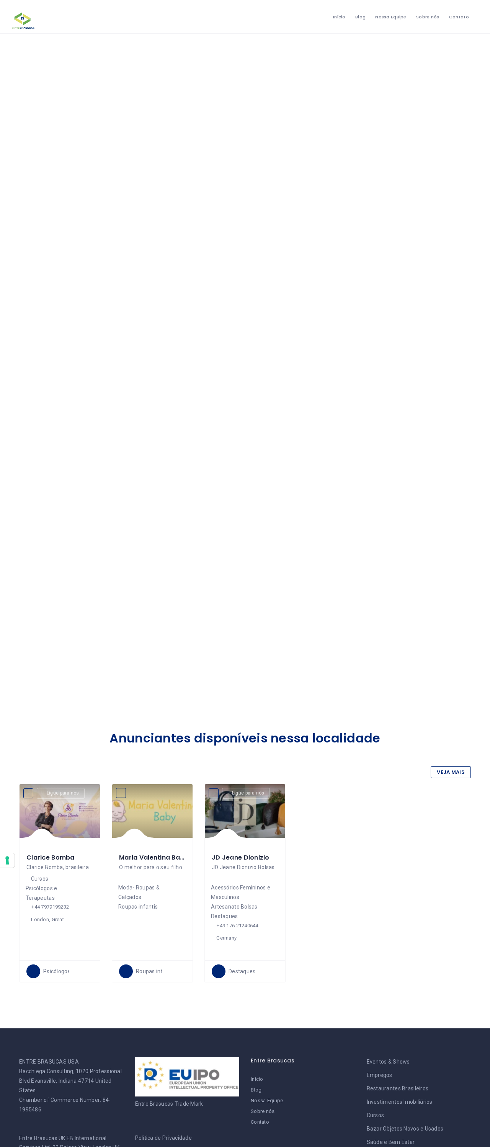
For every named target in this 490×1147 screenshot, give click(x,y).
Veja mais (451, 772)
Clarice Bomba (50, 857)
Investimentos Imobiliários (400, 1102)
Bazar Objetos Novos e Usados (405, 1129)
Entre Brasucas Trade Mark (169, 1104)
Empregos (379, 1075)
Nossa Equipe (390, 17)
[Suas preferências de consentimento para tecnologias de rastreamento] (7, 860)
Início (339, 17)
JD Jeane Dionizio (241, 857)
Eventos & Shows (388, 1062)
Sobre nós (427, 17)
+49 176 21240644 (237, 925)
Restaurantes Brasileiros (398, 1088)
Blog (360, 17)
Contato (459, 17)
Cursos (375, 1115)
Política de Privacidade (163, 1138)
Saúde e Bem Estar (391, 1142)
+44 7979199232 (50, 907)
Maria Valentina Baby (153, 857)
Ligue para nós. (63, 793)
